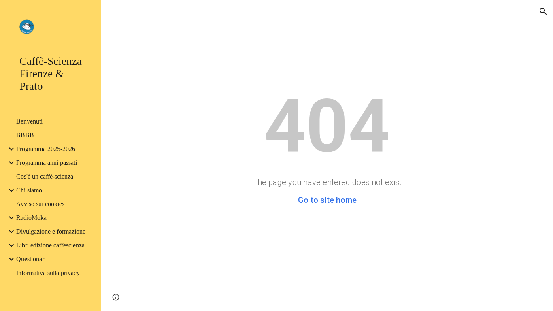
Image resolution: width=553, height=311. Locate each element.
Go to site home (327, 200)
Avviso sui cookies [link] (40, 203)
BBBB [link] (25, 135)
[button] (543, 11)
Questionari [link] (31, 259)
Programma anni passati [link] (46, 162)
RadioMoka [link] (31, 217)
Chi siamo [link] (29, 190)
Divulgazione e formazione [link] (50, 231)
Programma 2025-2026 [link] (45, 148)
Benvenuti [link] (29, 121)
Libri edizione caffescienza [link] (50, 245)
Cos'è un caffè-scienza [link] (44, 176)
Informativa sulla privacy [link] (48, 272)
